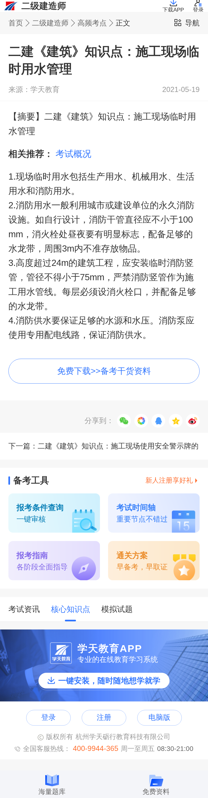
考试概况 (73, 154)
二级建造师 (50, 23)
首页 (15, 23)
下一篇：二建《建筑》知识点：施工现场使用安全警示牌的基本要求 (103, 450)
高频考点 (92, 23)
